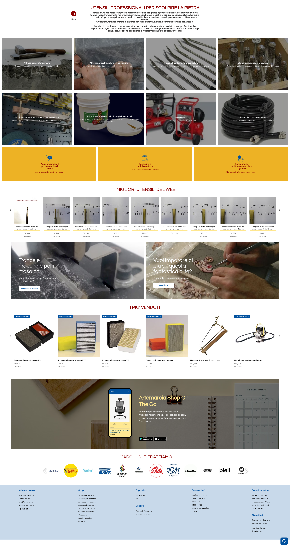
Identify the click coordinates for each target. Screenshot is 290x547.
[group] (145, 217)
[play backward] (44, 471)
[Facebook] (20, 508)
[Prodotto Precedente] (10, 210)
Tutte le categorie (86, 495)
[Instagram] (23, 508)
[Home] (73, 13)
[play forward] (246, 471)
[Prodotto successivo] (279, 210)
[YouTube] (26, 508)
